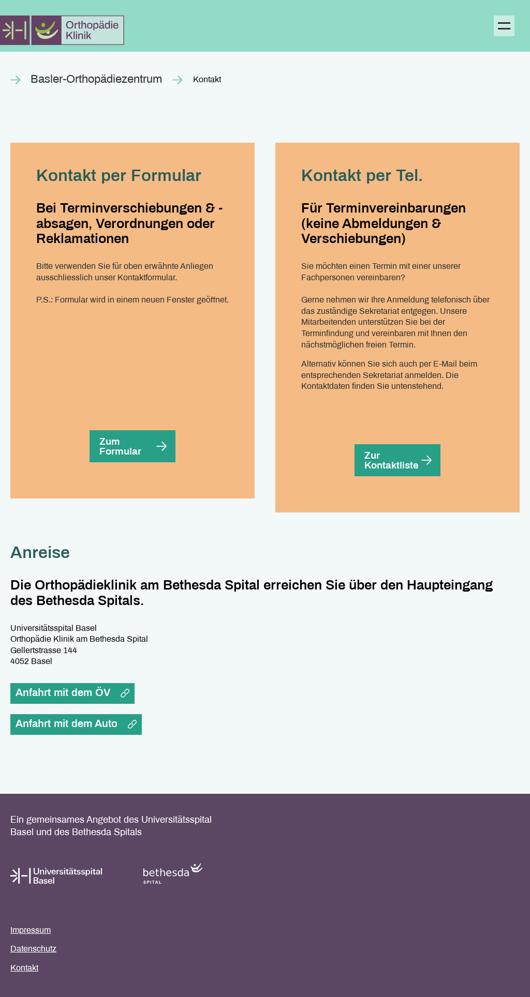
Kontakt (24, 968)
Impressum (30, 930)
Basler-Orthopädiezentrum (96, 79)
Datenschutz (33, 949)
